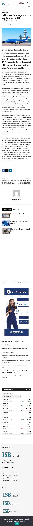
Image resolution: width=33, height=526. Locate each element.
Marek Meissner (7, 20)
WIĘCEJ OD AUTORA (17, 209)
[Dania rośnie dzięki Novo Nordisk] (6, 215)
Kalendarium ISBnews (6, 345)
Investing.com (15, 438)
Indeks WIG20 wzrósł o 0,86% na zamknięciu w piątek (13, 341)
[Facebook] (3, 24)
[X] (6, 24)
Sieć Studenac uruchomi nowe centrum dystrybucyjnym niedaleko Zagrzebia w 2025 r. (24, 182)
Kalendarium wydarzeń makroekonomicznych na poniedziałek (14, 348)
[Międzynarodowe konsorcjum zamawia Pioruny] (6, 231)
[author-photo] (16, 197)
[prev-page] (3, 237)
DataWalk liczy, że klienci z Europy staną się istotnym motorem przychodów (15, 356)
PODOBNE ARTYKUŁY (7, 209)
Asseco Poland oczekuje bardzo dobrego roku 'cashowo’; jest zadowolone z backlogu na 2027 (14, 371)
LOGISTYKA (5, 12)
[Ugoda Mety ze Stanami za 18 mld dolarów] (6, 223)
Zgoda (17, 523)
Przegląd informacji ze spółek (8, 352)
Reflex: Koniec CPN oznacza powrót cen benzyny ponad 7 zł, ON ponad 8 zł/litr (16, 366)
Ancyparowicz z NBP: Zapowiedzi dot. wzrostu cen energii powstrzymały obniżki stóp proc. (9, 182)
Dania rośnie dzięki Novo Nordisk (18, 214)
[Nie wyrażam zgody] (31, 521)
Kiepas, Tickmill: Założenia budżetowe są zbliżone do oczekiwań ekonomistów (15, 376)
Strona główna (4, 10)
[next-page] (5, 237)
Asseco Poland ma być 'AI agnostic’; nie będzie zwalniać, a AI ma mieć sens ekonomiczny (16, 361)
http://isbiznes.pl (16, 201)
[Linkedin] (10, 24)
